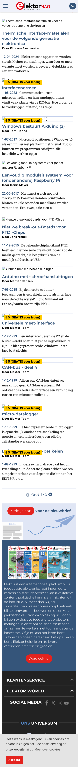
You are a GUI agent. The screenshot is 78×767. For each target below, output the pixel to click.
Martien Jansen (21, 281)
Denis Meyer (19, 185)
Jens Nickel (18, 237)
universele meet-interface (28, 323)
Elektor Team (19, 328)
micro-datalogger (20, 414)
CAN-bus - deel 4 (19, 367)
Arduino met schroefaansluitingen (37, 276)
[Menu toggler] (6, 5)
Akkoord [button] (14, 759)
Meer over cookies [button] (47, 749)
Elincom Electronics (24, 48)
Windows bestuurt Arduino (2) (33, 126)
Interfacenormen (19, 87)
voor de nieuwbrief (40, 511)
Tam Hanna (18, 131)
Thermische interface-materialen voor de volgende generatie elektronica (35, 38)
